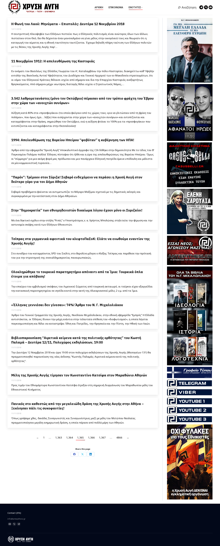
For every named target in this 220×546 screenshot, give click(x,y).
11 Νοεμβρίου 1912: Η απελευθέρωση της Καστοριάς (53, 61)
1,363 (58, 437)
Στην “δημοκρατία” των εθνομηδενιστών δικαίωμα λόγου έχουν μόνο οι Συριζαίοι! (76, 210)
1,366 (91, 437)
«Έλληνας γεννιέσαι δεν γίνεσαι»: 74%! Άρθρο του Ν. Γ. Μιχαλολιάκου (67, 305)
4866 (119, 437)
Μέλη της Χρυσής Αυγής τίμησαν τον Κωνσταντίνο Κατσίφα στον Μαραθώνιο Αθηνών (79, 375)
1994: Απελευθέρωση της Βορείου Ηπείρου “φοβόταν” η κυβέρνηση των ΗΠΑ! (72, 140)
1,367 (102, 437)
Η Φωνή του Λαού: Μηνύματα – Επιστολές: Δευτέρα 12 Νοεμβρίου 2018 (68, 24)
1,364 (69, 437)
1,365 (80, 437)
